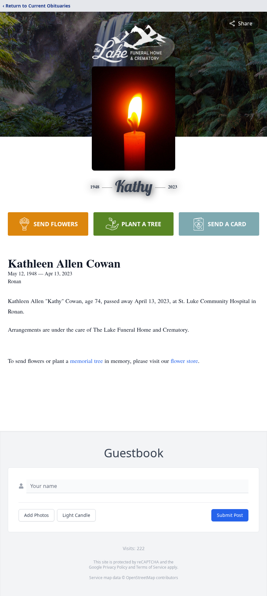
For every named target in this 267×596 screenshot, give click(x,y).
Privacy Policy (115, 567)
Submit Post (230, 515)
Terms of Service (151, 567)
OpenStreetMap (140, 577)
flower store (184, 361)
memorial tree (86, 361)
